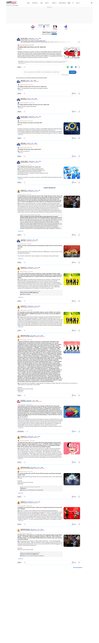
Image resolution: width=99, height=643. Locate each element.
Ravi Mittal (23, 400)
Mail (42, 3)
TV (73, 3)
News (46, 3)
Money (53, 3)
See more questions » (78, 567)
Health (33, 29)
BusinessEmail (62, 3)
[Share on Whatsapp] (68, 67)
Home (28, 3)
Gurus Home (8, 5)
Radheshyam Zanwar (25, 335)
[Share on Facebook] (72, 67)
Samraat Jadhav (24, 38)
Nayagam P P (23, 190)
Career (66, 29)
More (77, 3)
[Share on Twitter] (76, 67)
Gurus (69, 3)
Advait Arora (23, 98)
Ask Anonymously (65, 74)
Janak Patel (23, 239)
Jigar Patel (23, 80)
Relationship (55, 29)
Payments (34, 3)
